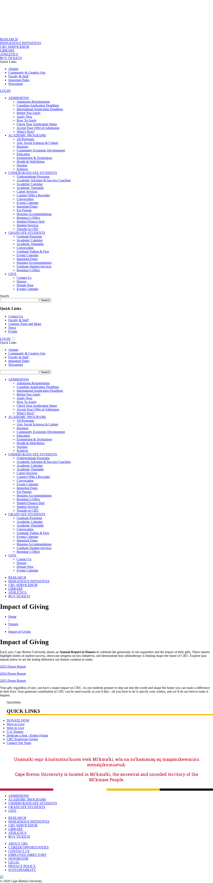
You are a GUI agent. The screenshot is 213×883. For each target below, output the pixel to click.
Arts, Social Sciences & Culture (37, 143)
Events (12, 331)
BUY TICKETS (11, 58)
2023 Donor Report (13, 666)
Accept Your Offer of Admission (38, 128)
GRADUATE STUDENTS (26, 232)
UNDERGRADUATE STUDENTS (32, 173)
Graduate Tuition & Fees (33, 251)
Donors (21, 281)
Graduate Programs (29, 236)
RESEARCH (9, 39)
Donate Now (25, 285)
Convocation (25, 199)
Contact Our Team (19, 743)
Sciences (22, 169)
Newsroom (15, 84)
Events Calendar (27, 203)
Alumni (13, 69)
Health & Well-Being (31, 161)
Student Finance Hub (31, 221)
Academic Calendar (30, 184)
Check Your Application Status (37, 124)
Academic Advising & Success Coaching (44, 180)
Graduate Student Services (34, 266)
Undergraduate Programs (33, 176)
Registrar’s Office (28, 218)
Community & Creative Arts (26, 72)
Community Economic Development (41, 150)
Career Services (27, 191)
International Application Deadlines (40, 109)
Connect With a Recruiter (33, 195)
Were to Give (15, 728)
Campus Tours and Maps (24, 324)
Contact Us (24, 277)
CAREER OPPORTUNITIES (28, 847)
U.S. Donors (15, 731)
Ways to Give (16, 724)
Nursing (22, 165)
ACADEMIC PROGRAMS (27, 135)
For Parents (24, 210)
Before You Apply (29, 113)
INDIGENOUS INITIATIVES (20, 43)
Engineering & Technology (34, 158)
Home (12, 616)
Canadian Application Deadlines (38, 105)
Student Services (27, 225)
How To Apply (27, 120)
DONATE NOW (18, 720)
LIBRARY (7, 50)
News (12, 327)
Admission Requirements (33, 101)
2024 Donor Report (13, 673)
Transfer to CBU (28, 229)
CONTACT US (19, 851)
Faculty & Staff (18, 76)
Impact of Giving (19, 631)
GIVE (12, 274)
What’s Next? (26, 131)
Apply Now (24, 116)
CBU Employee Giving (22, 739)
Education (23, 154)
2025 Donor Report (13, 680)
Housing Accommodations (34, 214)
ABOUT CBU (18, 843)
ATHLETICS (9, 54)
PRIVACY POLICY (22, 866)
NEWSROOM (18, 858)
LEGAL (14, 862)
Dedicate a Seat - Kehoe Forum (27, 735)
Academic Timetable (30, 188)
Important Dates (18, 80)
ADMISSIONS (18, 98)
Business (22, 146)
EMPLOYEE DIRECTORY (27, 855)
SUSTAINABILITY (22, 870)
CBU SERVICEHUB (14, 46)
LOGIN (5, 91)
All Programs (25, 139)
